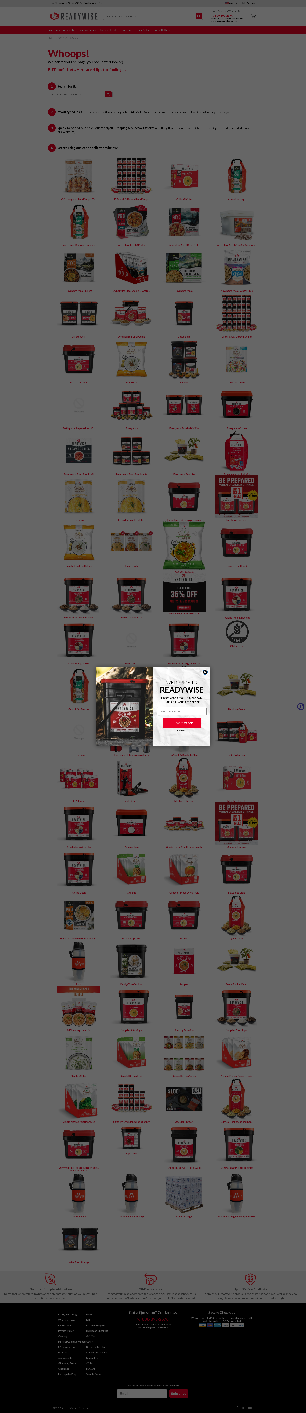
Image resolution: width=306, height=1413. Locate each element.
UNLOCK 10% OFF (182, 723)
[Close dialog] (205, 672)
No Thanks (181, 731)
